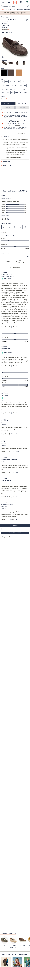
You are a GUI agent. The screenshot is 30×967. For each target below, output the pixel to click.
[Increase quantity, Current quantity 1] (6, 98)
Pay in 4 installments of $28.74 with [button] (12, 112)
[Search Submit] (27, 6)
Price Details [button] (5, 29)
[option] (15, 13)
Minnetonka (4, 23)
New (14, 9)
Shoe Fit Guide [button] (7, 165)
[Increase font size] (26, 133)
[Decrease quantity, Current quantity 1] (2, 98)
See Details (10, 117)
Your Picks (8, 9)
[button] (3, 3)
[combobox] (13, 6)
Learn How (23, 128)
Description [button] (6, 136)
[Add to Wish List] (27, 20)
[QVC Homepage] (1, 17)
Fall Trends (20, 9)
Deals (2, 9)
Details (18, 121)
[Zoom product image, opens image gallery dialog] (2, 57)
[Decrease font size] (28, 133)
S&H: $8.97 (4, 27)
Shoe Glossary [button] (6, 161)
